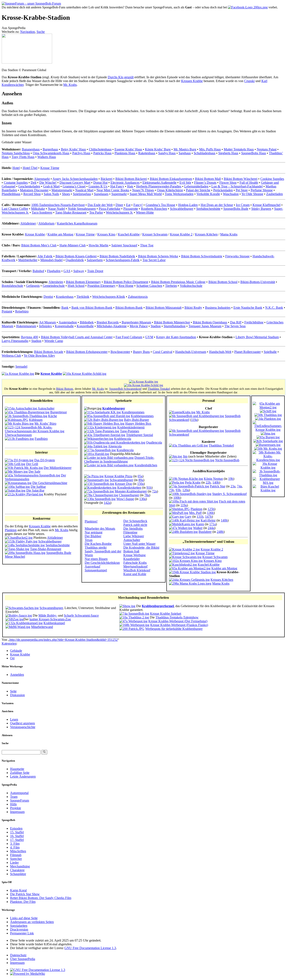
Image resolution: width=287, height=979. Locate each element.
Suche (41, 31)
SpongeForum (19, 800)
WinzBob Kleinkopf (136, 570)
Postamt (7, 311)
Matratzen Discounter (34, 190)
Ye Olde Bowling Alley (39, 355)
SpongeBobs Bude (235, 208)
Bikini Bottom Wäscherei (240, 179)
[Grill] (15, 464)
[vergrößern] (3, 66)
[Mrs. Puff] (178, 513)
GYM (149, 337)
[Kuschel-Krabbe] (183, 564)
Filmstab (15, 855)
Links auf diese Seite (24, 918)
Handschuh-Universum (190, 352)
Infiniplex (45, 326)
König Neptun (213, 478)
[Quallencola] (114, 442)
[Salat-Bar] (15, 490)
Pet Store (242, 190)
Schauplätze (18, 874)
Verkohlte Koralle (208, 194)
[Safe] (16, 471)
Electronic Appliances (125, 182)
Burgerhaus (50, 149)
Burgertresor (58, 412)
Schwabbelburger (181, 208)
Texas (88, 540)
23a (232, 486)
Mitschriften (18, 851)
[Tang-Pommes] (101, 431)
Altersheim (56, 282)
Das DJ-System (44, 460)
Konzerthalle (85, 326)
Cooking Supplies (272, 179)
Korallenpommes (133, 412)
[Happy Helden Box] (104, 423)
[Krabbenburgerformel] (127, 606)
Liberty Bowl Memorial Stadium (257, 337)
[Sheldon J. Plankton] (179, 509)
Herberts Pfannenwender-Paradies (158, 186)
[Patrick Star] (189, 486)
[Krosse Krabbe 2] (184, 549)
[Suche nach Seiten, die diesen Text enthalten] (44, 752)
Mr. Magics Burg (185, 149)
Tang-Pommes (129, 431)
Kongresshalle (64, 326)
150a (140, 484)
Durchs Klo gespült (121, 77)
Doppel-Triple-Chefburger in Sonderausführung (119, 459)
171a (212, 524)
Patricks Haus (102, 153)
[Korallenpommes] (102, 412)
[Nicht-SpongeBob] (191, 460)
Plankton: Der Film (23, 901)
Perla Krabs (192, 482)
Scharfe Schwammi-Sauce (81, 615)
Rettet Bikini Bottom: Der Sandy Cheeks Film (40, 898)
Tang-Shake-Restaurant (70, 212)
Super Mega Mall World (146, 194)
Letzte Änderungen (23, 776)
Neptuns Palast (266, 149)
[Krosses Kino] (186, 561)
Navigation (27, 31)
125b (211, 509)
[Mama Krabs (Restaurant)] (190, 583)
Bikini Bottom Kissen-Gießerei (76, 256)
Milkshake (38, 208)
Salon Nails (51, 194)
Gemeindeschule (54, 285)
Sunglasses (101, 194)
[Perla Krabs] (176, 482)
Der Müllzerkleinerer (57, 468)
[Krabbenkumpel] (24, 623)
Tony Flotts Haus (23, 157)
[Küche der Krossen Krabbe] (26, 416)
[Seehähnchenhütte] (25, 545)
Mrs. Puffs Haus (210, 149)
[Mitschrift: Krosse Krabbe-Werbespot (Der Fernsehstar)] (133, 621)
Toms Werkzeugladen (179, 194)
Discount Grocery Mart (74, 182)
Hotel (16, 168)
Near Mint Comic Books (112, 190)
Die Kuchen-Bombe (98, 543)
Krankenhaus (65, 296)
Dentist (48, 296)
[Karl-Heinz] (184, 520)
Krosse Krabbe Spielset (165, 613)
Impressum (17, 812)
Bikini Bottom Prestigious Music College (178, 282)
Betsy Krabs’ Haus (73, 149)
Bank (64, 307)
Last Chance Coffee (15, 208)
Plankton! (91, 521)
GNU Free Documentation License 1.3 (90, 948)
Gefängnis (33, 285)
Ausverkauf (92, 566)
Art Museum (47, 322)
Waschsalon (231, 194)
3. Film (15, 843)
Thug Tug (146, 245)
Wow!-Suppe (125, 499)
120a (185, 490)
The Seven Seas (235, 326)
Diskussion (17, 695)
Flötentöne (130, 532)
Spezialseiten (18, 925)
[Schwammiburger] (96, 480)
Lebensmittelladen (196, 186)
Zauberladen (274, 194)
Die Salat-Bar (35, 490)
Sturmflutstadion (175, 326)
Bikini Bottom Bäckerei (131, 179)
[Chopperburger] (101, 495)
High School (76, 285)
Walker (198, 528)
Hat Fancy (117, 186)
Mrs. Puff (195, 513)
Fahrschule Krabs (135, 562)
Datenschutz (18, 955)
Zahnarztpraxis (138, 296)
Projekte (15, 808)
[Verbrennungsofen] (32, 475)
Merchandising (20, 866)
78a (146, 495)
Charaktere (17, 870)
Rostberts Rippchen (154, 208)
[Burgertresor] (27, 412)
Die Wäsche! (48, 182)
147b (208, 516)
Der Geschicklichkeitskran (102, 562)
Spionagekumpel (96, 570)
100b (176, 497)
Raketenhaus (146, 153)
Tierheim (171, 285)
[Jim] (175, 456)
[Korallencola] (100, 450)
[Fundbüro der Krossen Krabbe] (19, 438)
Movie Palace (139, 326)
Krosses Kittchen (206, 234)
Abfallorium (46, 223)
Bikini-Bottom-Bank (129, 307)
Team (13, 796)
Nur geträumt (93, 532)
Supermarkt (119, 194)
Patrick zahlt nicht (135, 525)
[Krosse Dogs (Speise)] (99, 484)
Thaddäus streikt (96, 547)
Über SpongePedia (22, 959)
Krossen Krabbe (192, 81)
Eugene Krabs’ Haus (128, 149)
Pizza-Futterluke (109, 208)
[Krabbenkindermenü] (100, 427)
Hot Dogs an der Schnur (217, 205)
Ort (12, 658)
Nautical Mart (84, 190)
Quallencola (154, 442)
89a (140, 480)
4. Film (15, 847)
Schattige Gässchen (149, 285)
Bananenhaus (31, 149)
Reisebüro (22, 311)
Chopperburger (129, 495)
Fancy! (138, 205)
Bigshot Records (108, 322)
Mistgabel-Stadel (51, 260)
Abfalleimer (28, 223)
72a (154, 491)
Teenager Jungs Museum (204, 326)
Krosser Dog (123, 484)
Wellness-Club (11, 355)
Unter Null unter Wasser (139, 543)
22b (208, 482)
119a (194, 420)
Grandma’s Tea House (160, 205)
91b (148, 487)
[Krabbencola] (98, 438)
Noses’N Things (143, 190)
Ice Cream (243, 205)
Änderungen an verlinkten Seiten (32, 922)
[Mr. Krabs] (182, 412)
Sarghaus (185, 153)
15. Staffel (17, 832)
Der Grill (32, 464)
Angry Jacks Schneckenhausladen (75, 179)
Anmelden (17, 674)
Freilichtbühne (253, 322)
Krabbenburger (113, 408)
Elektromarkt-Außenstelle (159, 182)
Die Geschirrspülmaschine (49, 483)
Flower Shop (228, 182)
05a (140, 476)
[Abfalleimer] (19, 537)
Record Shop (32, 194)
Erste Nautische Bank (247, 307)
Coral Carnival (162, 352)
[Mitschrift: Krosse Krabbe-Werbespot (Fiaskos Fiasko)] (134, 625)
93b (178, 490)
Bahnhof (38, 271)
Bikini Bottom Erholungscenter (87, 352)
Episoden (16, 828)
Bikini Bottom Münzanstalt (164, 307)
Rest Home (125, 285)
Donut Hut (100, 182)
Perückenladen (223, 190)
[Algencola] (95, 446)
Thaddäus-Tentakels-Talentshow (177, 617)
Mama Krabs (228, 234)
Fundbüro (41, 438)
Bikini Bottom (64, 388)
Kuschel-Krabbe (129, 234)
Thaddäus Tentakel (159, 388)
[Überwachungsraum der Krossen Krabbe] (41, 431)
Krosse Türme (49, 168)
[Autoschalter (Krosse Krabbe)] (21, 408)
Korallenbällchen (145, 465)
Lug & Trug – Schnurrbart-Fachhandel (237, 186)
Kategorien (9, 643)
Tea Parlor (96, 212)
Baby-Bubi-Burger (136, 420)
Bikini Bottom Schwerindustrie (201, 256)
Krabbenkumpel (54, 623)
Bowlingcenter (120, 352)
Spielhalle (270, 352)
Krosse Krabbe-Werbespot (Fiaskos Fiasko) (179, 625)
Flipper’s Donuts (205, 182)
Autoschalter (46, 408)
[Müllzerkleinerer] (24, 468)
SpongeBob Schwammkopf (125, 388)
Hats (130, 186)
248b (220, 531)
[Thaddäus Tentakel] (188, 445)
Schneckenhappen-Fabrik (123, 260)
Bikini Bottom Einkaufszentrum (171, 179)
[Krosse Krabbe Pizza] (94, 476)
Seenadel (21, 366)
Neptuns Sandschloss (16, 153)
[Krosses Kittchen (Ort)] (189, 579)
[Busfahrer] (183, 531)
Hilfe (13, 804)
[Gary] (176, 516)
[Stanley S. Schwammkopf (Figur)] (190, 494)
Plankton (11, 530)
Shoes (66, 194)
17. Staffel (17, 840)
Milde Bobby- (47, 615)
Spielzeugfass (82, 194)
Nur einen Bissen (96, 559)
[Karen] (182, 524)
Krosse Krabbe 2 (181, 234)
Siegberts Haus (228, 153)
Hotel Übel (30, 168)
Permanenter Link (22, 933)
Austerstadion (68, 322)
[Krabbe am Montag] (190, 568)
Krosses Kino (106, 234)
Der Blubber (93, 536)
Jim (185, 456)
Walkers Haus (46, 157)
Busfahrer (205, 531)
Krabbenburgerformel (158, 606)
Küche (52, 416)
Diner (119, 205)
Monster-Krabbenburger (131, 491)
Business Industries (217, 307)
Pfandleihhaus (11, 194)
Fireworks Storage (237, 256)
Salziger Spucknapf (124, 245)
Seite (13, 691)
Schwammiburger (121, 480)
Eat (128, 205)
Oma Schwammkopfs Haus (51, 153)
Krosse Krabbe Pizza (118, 476)
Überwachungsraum (18, 435)
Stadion (156, 326)
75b (171, 490)
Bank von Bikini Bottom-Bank (91, 307)
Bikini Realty (193, 307)
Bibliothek (87, 322)
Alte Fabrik (45, 256)
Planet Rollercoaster (247, 352)
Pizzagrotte (130, 208)
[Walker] (180, 528)
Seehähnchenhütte (208, 208)
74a (239, 486)
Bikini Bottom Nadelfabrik (117, 256)
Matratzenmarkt (61, 190)
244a (211, 528)
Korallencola (125, 450)
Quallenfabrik (75, 260)
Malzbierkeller (27, 260)
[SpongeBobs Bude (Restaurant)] (25, 553)
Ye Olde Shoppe (252, 194)
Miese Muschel (15, 556)
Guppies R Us (97, 186)
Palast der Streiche (198, 190)
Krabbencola (122, 438)
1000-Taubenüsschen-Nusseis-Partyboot (58, 205)
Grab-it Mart (51, 186)
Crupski (249, 81)
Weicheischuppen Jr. (119, 212)
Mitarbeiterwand (42, 627)
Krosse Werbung (134, 555)
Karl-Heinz (208, 520)
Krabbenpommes (142, 416)
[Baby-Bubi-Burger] (103, 420)
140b (215, 482)
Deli (33, 182)
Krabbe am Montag (60, 234)
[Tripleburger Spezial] (104, 435)
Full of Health (249, 182)
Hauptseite (17, 769)
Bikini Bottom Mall (208, 179)
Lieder (14, 862)
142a (107, 502)
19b (230, 478)
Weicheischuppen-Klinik (108, 296)
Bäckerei (106, 179)
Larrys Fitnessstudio (15, 341)
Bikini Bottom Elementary (83, 282)
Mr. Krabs (70, 84)
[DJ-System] (19, 460)
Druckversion (19, 929)
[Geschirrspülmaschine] (18, 483)
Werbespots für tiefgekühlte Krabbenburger (174, 628)
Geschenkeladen (29, 186)
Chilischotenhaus (100, 149)
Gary (188, 516)
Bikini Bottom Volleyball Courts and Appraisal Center (77, 337)
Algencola (115, 446)
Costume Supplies (16, 182)
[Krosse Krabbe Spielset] (134, 613)
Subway (78, 271)
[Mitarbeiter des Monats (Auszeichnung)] (17, 627)
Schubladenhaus (204, 153)
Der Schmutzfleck (135, 521)
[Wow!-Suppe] (100, 499)
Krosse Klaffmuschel (266, 205)
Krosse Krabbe (35, 234)
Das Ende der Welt (100, 205)
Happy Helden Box (138, 423)
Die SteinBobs (133, 528)
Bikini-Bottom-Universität (257, 282)
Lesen (14, 719)
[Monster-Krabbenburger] (99, 491)
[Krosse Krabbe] (18, 373)
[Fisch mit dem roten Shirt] (193, 501)
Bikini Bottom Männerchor (172, 322)
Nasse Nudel (56, 208)
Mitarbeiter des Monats (100, 528)
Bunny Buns (141, 352)
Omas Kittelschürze (170, 190)
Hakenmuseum (26, 326)
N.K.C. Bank (274, 307)
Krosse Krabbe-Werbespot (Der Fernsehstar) (177, 621)
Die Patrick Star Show (25, 894)
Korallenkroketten (129, 487)
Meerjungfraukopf (135, 566)
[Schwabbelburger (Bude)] (21, 541)
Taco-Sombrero (42, 212)
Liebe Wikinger (133, 536)
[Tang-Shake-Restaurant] (17, 549)
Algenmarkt (42, 179)
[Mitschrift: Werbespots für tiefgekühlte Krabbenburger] (131, 628)
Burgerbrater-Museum (136, 322)
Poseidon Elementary (101, 285)
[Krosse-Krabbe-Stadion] (192, 572)
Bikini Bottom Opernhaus (210, 322)
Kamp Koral (18, 890)
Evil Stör (185, 182)
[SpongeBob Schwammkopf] (196, 416)
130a (142, 499)
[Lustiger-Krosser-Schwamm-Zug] (14, 619)
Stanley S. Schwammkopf (229, 494)
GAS (66, 271)
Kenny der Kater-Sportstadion (176, 337)
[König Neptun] (186, 478)
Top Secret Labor (154, 260)
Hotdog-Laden (188, 205)
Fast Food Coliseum (129, 337)
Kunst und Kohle (134, 574)
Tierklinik (82, 296)
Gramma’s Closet (74, 186)
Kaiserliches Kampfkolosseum (77, 223)
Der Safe (34, 471)
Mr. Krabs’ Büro (45, 423)
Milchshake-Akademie (112, 326)
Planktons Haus (125, 153)
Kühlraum (35, 420)
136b (210, 513)
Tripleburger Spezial (139, 435)
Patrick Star (217, 486)
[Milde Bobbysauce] (18, 615)
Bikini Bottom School (222, 282)
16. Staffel (17, 836)
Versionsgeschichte (22, 727)
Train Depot (95, 271)
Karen (200, 524)
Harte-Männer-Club (72, 245)
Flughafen (54, 271)
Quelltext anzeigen (22, 723)
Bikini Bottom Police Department (126, 282)
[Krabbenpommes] (107, 416)
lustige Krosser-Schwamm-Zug (50, 619)
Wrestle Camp (53, 341)
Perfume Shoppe (262, 190)
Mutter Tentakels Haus (239, 149)
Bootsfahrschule (12, 285)
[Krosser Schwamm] (185, 557)
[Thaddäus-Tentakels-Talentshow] (134, 617)
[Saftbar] (17, 486)
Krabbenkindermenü (131, 427)
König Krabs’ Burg (158, 149)
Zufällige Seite (19, 772)
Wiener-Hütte (145, 212)
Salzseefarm (95, 260)
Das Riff (235, 322)
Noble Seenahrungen (82, 208)
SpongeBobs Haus (253, 153)
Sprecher (16, 859)
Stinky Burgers (261, 208)
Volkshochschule (191, 285)
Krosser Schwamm (154, 234)
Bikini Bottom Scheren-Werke (158, 256)
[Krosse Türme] (182, 553)
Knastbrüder (131, 559)
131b (200, 516)
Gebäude (16, 650)
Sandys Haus (167, 153)
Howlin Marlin (98, 245)
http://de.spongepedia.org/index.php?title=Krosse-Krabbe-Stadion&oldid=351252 (63, 639)
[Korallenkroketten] (100, 487)
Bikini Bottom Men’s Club (39, 245)
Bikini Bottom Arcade (48, 352)
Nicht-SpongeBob (227, 460)
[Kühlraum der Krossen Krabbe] (16, 420)
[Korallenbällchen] (109, 465)
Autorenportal (19, 793)
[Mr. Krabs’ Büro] (19, 423)
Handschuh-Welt (220, 352)
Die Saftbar (38, 486)
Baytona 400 (29, 337)
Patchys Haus (81, 153)
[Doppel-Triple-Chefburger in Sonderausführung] (109, 457)
